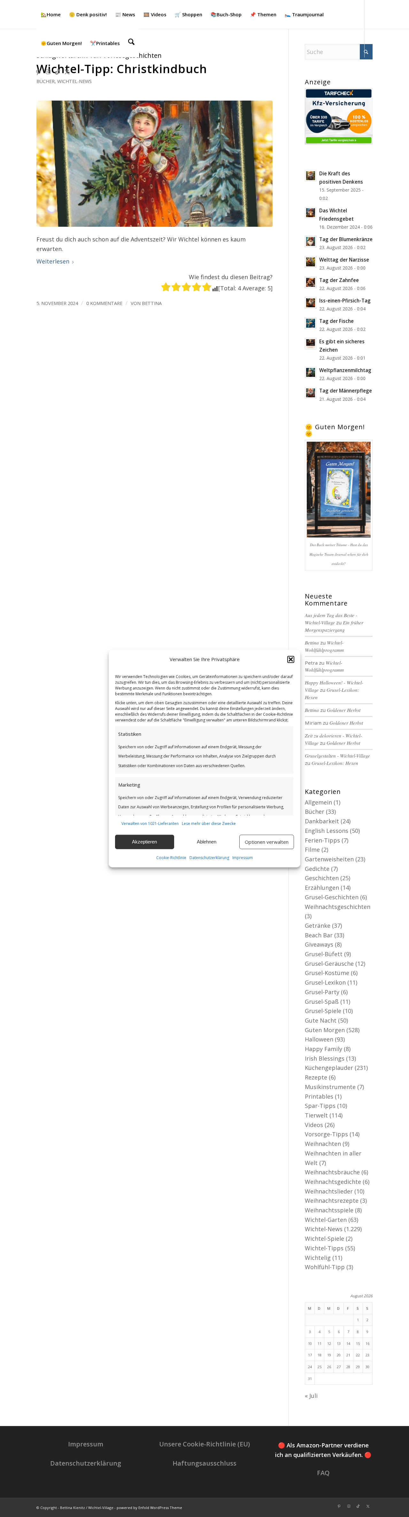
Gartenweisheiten (329, 859)
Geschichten (322, 878)
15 (358, 1343)
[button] (291, 659)
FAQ (323, 1472)
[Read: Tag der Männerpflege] (310, 393)
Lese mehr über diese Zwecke (209, 823)
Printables (319, 1096)
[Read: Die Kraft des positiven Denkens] (310, 175)
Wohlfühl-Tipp (325, 1267)
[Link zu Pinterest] (38, 71)
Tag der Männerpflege (345, 390)
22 (358, 1355)
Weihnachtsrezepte (332, 1200)
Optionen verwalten (267, 842)
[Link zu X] (67, 71)
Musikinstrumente (330, 1087)
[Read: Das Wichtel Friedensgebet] (310, 212)
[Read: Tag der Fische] (310, 323)
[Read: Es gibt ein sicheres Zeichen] (310, 343)
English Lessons (326, 831)
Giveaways (319, 944)
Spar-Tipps (320, 1105)
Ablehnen (206, 841)
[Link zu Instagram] (48, 71)
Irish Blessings (324, 1058)
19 (329, 1355)
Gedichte (317, 869)
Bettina (152, 303)
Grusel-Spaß (322, 1001)
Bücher (45, 81)
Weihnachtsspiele (329, 1210)
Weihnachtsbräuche (332, 1172)
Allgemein (318, 802)
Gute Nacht (320, 1020)
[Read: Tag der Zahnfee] (310, 282)
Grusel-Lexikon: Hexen (335, 763)
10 (310, 1343)
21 (348, 1355)
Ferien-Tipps (322, 840)
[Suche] (131, 43)
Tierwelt (316, 1115)
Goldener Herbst (343, 710)
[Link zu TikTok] (57, 71)
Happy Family (323, 1049)
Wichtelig (318, 1258)
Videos (314, 1125)
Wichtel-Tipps (324, 1248)
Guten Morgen (325, 1030)
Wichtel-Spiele (324, 1238)
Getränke (317, 925)
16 (367, 1343)
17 (310, 1355)
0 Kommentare (104, 303)
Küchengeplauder (329, 1067)
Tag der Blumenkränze (346, 239)
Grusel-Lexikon (325, 982)
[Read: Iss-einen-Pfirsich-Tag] (310, 303)
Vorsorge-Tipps (326, 1134)
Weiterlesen (52, 261)
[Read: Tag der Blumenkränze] (310, 241)
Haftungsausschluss (204, 1463)
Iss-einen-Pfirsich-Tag (345, 300)
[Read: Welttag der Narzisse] (310, 262)
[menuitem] (50, 14)
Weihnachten (323, 1143)
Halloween (319, 1039)
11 (319, 1343)
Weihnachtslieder (329, 1191)
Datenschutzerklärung (209, 857)
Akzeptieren (144, 841)
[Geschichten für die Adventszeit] (154, 164)
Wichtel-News (74, 81)
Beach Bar (319, 935)
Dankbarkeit (322, 821)
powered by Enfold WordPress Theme (149, 1507)
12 (329, 1343)
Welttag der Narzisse (344, 259)
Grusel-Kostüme (327, 973)
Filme (312, 849)
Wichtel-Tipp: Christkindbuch (121, 69)
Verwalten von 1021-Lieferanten (150, 823)
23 (367, 1355)
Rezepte (316, 1077)
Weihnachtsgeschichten (337, 907)
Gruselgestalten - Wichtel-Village (337, 755)
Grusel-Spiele (323, 1011)
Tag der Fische (336, 321)
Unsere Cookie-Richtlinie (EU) (204, 1444)
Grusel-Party (322, 992)
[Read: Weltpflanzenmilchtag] (310, 372)
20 (339, 1355)
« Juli (311, 1395)
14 (348, 1343)
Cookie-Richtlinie (171, 857)
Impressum (242, 857)
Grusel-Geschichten (332, 897)
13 (339, 1343)
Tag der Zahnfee (339, 280)
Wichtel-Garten (326, 1220)
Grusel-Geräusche (329, 963)
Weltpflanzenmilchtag (345, 370)
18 (319, 1355)
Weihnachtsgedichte (333, 1181)
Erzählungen (322, 887)
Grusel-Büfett (324, 954)
